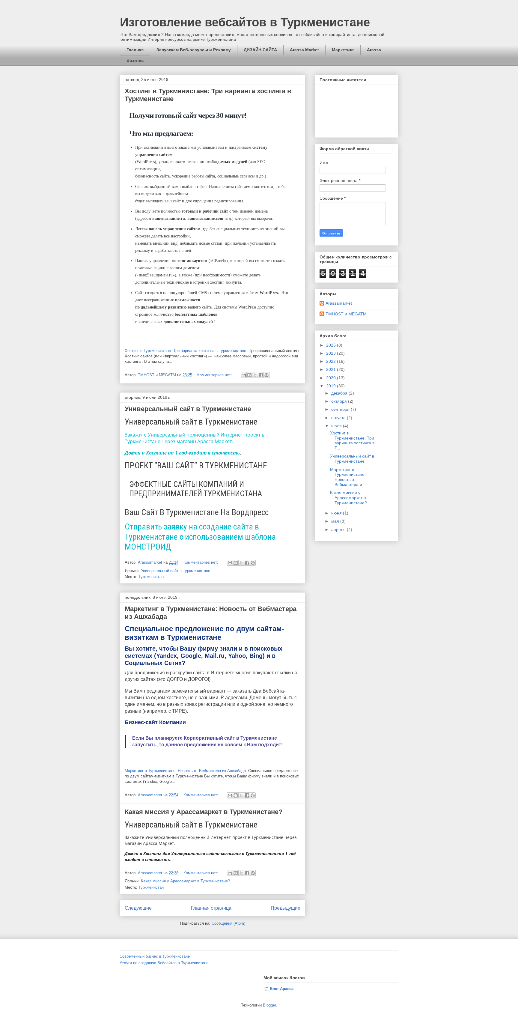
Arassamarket (339, 303)
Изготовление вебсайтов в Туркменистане (245, 22)
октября (339, 401)
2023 (331, 353)
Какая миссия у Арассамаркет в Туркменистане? (203, 812)
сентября (341, 409)
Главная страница (211, 908)
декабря (340, 393)
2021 (331, 369)
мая (335, 521)
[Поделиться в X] (255, 375)
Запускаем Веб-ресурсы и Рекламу (193, 49)
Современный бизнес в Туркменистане (155, 956)
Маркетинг (343, 49)
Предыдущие (285, 908)
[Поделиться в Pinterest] (266, 375)
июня (337, 513)
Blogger (269, 1005)
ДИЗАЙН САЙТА (260, 49)
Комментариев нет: (215, 375)
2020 (331, 377)
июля (337, 425)
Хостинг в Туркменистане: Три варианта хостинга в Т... (352, 440)
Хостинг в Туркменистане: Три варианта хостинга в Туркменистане (185, 350)
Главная (135, 49)
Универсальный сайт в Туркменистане (188, 409)
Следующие (138, 908)
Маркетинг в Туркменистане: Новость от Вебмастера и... (348, 477)
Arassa (374, 49)
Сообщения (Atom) (228, 923)
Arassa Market (304, 49)
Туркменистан (151, 576)
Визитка (135, 60)
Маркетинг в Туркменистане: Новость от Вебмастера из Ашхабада (185, 770)
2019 (331, 385)
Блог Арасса (281, 988)
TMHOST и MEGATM (346, 314)
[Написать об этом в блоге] (249, 375)
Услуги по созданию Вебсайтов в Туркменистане (164, 963)
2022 (331, 361)
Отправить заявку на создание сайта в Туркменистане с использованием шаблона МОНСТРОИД (200, 537)
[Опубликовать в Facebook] (261, 375)
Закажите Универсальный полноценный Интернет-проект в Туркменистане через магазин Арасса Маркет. (194, 438)
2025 (331, 345)
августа (339, 417)
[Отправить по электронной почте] (244, 375)
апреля (339, 529)
